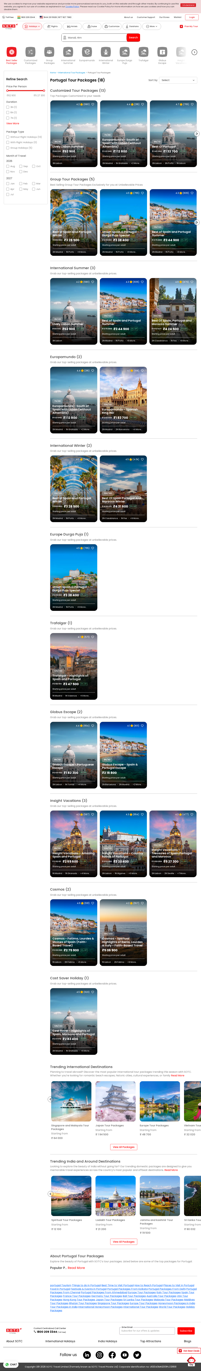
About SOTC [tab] (14, 1341)
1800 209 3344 (28, 17)
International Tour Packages (140, 1307)
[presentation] (50, 134)
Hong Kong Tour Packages (79, 1299)
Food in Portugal (60, 1289)
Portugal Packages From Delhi (167, 1289)
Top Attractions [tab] (150, 1341)
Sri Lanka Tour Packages (138, 1299)
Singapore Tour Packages (113, 1303)
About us (128, 17)
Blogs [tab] (187, 1341)
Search (133, 37)
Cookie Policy (72, 6)
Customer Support (146, 17)
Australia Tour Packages (161, 1296)
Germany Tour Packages (106, 1296)
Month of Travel (16, 156)
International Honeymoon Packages (100, 1307)
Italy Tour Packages (168, 1292)
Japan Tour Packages (109, 1299)
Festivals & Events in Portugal (89, 1289)
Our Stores (164, 17)
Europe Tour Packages (142, 1292)
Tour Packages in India (64, 1307)
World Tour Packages (172, 1307)
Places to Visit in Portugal (178, 1285)
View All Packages (124, 1147)
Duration (11, 102)
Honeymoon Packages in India (176, 1303)
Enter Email (127, 1327)
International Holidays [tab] (60, 1341)
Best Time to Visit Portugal (117, 1285)
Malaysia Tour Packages (168, 1299)
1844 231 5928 (50, 17)
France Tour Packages (77, 1296)
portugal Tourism (60, 1285)
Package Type (15, 132)
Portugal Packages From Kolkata (127, 1289)
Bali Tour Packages (134, 1296)
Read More (177, 1075)
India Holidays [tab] (107, 1341)
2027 (9, 178)
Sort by (153, 80)
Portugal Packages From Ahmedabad (104, 1292)
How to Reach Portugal (148, 1285)
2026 (9, 161)
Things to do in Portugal (86, 1285)
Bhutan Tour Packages (83, 1303)
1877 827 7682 (64, 17)
